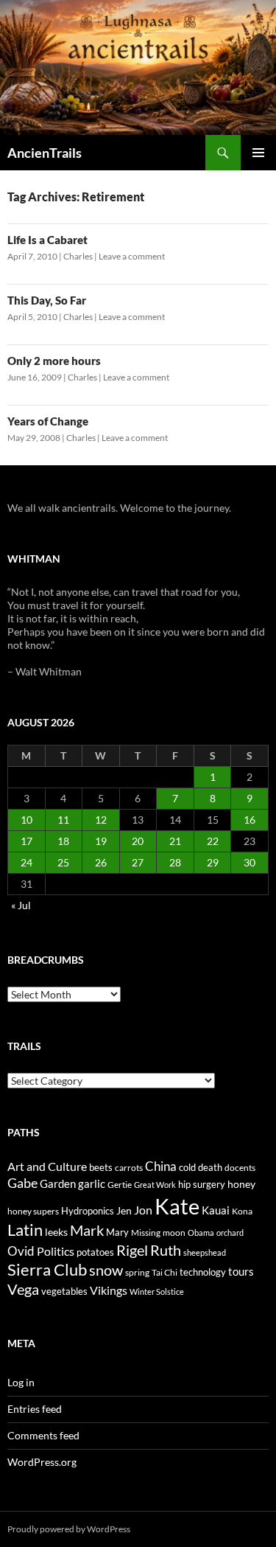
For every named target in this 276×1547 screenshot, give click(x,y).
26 (101, 862)
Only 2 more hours (54, 360)
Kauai (216, 1210)
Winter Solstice (157, 1291)
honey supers (33, 1211)
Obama (201, 1232)
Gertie (119, 1184)
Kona (242, 1211)
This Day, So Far (46, 300)
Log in (21, 1382)
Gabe (22, 1183)
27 (138, 862)
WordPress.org (42, 1462)
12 (101, 819)
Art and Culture (47, 1166)
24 (26, 862)
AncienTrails (44, 153)
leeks (56, 1232)
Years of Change (47, 421)
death (210, 1167)
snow (106, 1270)
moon (174, 1232)
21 (175, 841)
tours (241, 1271)
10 (26, 819)
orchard (230, 1232)
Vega (23, 1289)
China (161, 1166)
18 (63, 841)
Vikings (108, 1290)
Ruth (165, 1250)
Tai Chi (164, 1272)
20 (138, 841)
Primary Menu (258, 152)
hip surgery (201, 1184)
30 (249, 862)
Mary (117, 1232)
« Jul (21, 905)
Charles (78, 256)
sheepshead (204, 1252)
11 (63, 819)
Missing (145, 1232)
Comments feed (43, 1435)
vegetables (64, 1291)
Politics (55, 1251)
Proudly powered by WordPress (68, 1528)
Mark (87, 1230)
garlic (91, 1184)
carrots (129, 1167)
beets (101, 1167)
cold (187, 1167)
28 (175, 862)
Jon (143, 1210)
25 (63, 862)
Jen (124, 1210)
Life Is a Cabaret (47, 239)
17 (26, 841)
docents (239, 1167)
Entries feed (34, 1408)
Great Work (155, 1184)
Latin (25, 1230)
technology (203, 1272)
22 (213, 841)
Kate (177, 1206)
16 (249, 819)
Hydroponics (87, 1211)
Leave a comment (132, 256)
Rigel (132, 1250)
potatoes (95, 1252)
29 (213, 862)
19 (101, 841)
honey (241, 1184)
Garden (58, 1183)
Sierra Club (47, 1269)
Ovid (21, 1251)
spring (137, 1272)
